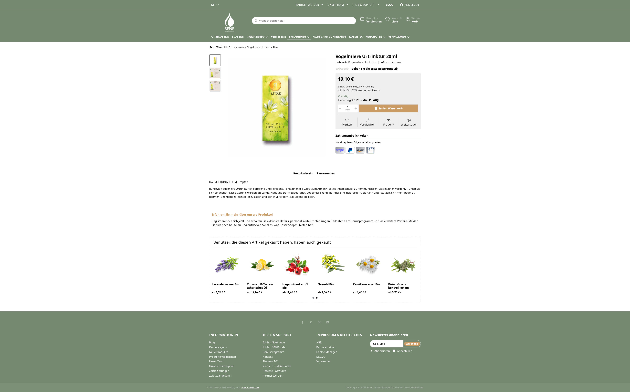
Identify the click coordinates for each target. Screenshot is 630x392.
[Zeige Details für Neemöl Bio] (333, 265)
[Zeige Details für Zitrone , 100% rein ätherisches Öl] (262, 265)
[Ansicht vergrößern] (277, 107)
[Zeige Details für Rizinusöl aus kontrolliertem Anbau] (403, 265)
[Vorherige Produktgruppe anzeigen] (213, 275)
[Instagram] (319, 322)
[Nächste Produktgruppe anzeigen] (417, 275)
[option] (215, 60)
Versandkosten (372, 90)
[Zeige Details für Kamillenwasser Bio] (368, 265)
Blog (389, 5)
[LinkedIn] (327, 322)
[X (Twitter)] (310, 322)
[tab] (303, 173)
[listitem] (277, 107)
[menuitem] (219, 37)
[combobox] (215, 5)
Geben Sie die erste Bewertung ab (374, 69)
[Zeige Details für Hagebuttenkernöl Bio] (297, 265)
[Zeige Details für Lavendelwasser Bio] (227, 265)
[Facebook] (302, 322)
